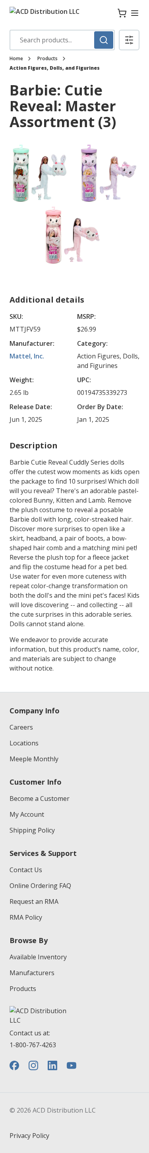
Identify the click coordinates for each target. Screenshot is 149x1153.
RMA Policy (26, 917)
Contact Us (26, 869)
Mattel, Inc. (27, 356)
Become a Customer (40, 798)
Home (16, 58)
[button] (129, 40)
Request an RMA (34, 901)
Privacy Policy (29, 1135)
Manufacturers (32, 972)
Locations (24, 743)
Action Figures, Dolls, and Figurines (55, 68)
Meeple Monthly (34, 759)
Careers (21, 727)
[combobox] (62, 40)
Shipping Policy (32, 830)
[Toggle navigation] (134, 13)
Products (47, 58)
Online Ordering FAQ (40, 885)
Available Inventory (38, 957)
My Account (27, 814)
